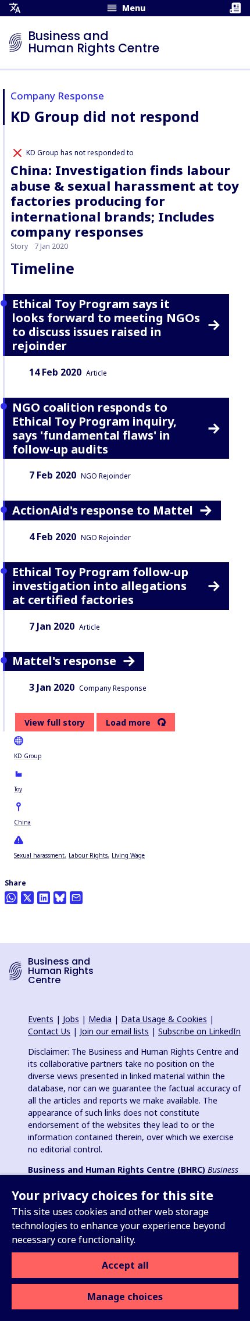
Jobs (71, 1018)
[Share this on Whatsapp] (11, 897)
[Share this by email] (76, 897)
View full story (54, 722)
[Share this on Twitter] (27, 897)
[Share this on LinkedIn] (43, 897)
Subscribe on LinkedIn (199, 1031)
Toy (18, 789)
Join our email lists (114, 1031)
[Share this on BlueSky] (59, 897)
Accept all (125, 1265)
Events (40, 1018)
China (22, 822)
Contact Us (49, 1031)
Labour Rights (88, 855)
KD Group (28, 756)
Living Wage (128, 855)
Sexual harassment (39, 855)
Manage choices (125, 1296)
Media (100, 1018)
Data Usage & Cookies (164, 1018)
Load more (128, 722)
